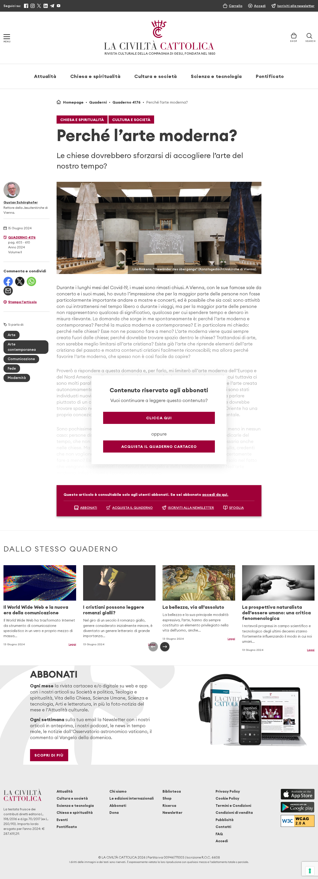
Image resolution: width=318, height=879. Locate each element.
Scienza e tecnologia (216, 76)
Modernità (17, 377)
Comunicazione (21, 359)
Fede (12, 368)
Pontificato (270, 76)
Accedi (222, 841)
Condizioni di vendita (234, 812)
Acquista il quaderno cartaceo (159, 446)
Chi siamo (118, 791)
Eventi (62, 820)
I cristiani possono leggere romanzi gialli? (113, 609)
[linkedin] (46, 6)
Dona (114, 812)
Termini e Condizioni (233, 805)
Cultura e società (155, 76)
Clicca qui (159, 418)
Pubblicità (224, 820)
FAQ (219, 834)
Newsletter (172, 812)
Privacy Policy (228, 791)
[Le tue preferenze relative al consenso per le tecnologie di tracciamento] (309, 870)
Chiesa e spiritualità (95, 76)
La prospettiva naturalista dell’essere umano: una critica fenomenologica (276, 612)
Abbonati (117, 805)
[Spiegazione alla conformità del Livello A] (298, 821)
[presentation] (153, 646)
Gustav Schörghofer (20, 202)
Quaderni (98, 102)
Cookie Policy (227, 798)
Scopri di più (49, 755)
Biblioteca (171, 791)
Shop (167, 798)
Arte (11, 335)
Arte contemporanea (22, 347)
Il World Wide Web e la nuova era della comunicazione (35, 609)
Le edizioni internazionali (131, 798)
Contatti (223, 827)
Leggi (231, 638)
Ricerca (169, 805)
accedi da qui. (215, 494)
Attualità (45, 76)
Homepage (73, 102)
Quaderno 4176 (126, 102)
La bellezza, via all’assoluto (193, 607)
